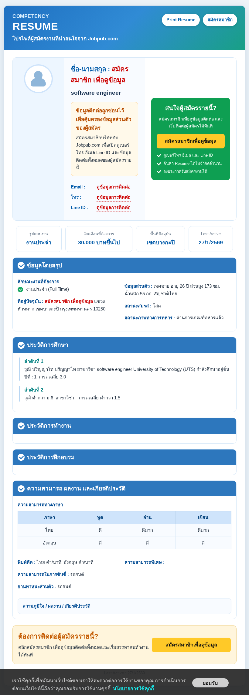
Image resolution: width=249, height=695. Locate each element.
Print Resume (180, 19)
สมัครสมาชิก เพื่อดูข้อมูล (69, 301)
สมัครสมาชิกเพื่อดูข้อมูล (191, 141)
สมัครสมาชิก (220, 19)
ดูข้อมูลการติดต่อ (114, 186)
